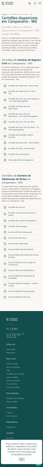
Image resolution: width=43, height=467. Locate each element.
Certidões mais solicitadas (15, 374)
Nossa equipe (11, 349)
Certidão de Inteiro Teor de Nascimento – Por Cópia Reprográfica (23, 115)
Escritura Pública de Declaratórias (21, 270)
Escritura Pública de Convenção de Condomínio (21, 264)
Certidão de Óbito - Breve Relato (21, 149)
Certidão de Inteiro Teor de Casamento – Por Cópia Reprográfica (23, 100)
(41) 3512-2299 (11, 337)
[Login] (35, 3)
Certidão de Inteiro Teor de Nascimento (19, 107)
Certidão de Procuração (17, 226)
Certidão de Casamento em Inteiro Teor (22, 92)
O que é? (9, 413)
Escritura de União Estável (18, 244)
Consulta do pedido (13, 387)
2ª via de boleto (11, 384)
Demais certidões (12, 377)
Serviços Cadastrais (13, 367)
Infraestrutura (10, 353)
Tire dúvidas (11, 407)
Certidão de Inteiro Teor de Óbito (21, 122)
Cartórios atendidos (13, 381)
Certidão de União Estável (18, 154)
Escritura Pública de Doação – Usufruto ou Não (23, 285)
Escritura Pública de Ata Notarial (20, 249)
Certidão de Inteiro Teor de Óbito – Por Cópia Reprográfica (23, 128)
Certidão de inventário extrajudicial (22, 221)
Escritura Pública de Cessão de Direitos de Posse (23, 256)
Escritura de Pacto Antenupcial (20, 232)
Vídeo (8, 370)
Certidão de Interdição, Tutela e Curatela (20, 136)
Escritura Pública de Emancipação (21, 291)
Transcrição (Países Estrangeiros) (20, 160)
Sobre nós (10, 344)
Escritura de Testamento (17, 238)
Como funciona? (11, 416)
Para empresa (12, 393)
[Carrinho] (29, 3)
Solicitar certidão (12, 364)
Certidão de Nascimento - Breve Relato (23, 143)
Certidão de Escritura (16, 207)
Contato (10, 433)
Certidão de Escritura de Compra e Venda (22, 214)
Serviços (4, 14)
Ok (21, 459)
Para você (10, 359)
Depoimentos (12, 422)
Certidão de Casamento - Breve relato (23, 86)
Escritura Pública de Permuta (19, 297)
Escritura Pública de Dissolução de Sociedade (21, 277)
